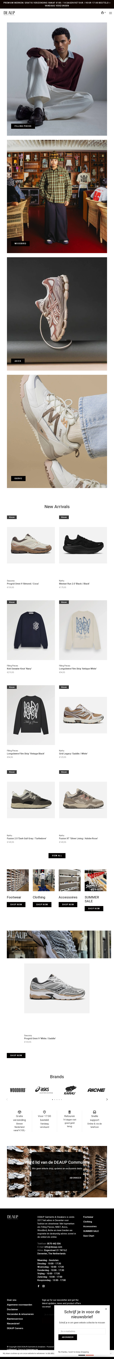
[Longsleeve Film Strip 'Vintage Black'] (31, 715)
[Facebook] (38, 1286)
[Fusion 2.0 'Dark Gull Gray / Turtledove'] (31, 800)
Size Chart (88, 1236)
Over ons (11, 1300)
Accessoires (90, 1226)
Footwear (88, 1217)
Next (107, 1099)
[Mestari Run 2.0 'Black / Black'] (83, 545)
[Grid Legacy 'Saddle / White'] (83, 715)
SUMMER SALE (91, 1231)
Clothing (87, 1221)
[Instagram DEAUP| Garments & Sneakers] (43, 1286)
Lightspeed (12, 1349)
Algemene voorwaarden (19, 1304)
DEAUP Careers (15, 1328)
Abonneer (75, 1178)
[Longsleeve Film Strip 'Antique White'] (83, 630)
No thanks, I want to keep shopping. (73, 1352)
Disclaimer (12, 1309)
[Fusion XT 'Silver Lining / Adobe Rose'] (83, 800)
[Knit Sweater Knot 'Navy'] (31, 630)
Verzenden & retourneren (20, 1314)
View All (57, 855)
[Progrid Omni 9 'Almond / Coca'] (31, 545)
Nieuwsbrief (13, 1323)
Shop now (16, 1055)
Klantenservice (15, 1319)
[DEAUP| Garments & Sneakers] (12, 1217)
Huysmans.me (32, 1349)
